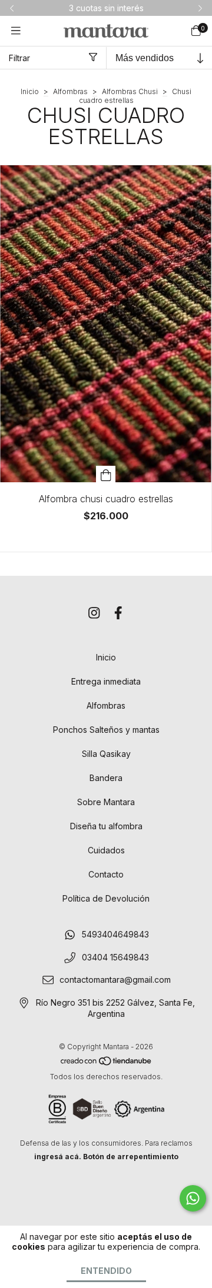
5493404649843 (115, 934)
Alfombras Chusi (130, 91)
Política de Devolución (106, 898)
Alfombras (70, 91)
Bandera (106, 778)
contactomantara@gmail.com (115, 980)
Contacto (106, 874)
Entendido (106, 1271)
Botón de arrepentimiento (130, 1156)
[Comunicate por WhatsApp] (193, 1198)
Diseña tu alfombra (106, 826)
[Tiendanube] (106, 1063)
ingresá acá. (57, 1156)
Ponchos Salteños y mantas (106, 730)
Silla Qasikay (106, 754)
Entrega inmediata (106, 681)
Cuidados (106, 850)
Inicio (30, 91)
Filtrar (19, 58)
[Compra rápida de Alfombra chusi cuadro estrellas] (106, 474)
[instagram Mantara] (94, 612)
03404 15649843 (115, 957)
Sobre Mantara (106, 802)
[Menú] (16, 31)
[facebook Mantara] (118, 612)
